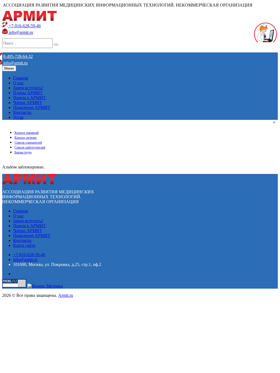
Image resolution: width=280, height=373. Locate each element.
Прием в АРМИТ (29, 97)
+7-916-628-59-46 (24, 25)
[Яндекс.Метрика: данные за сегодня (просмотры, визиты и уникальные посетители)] (45, 286)
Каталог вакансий (26, 133)
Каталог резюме (25, 138)
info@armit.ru (20, 32)
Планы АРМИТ (28, 92)
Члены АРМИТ (27, 102)
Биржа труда (22, 152)
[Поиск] (56, 44)
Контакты (22, 112)
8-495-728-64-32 (18, 56)
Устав (18, 117)
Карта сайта (24, 245)
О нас (18, 83)
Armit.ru (65, 295)
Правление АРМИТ (31, 107)
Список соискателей (28, 142)
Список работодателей (29, 147)
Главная (20, 78)
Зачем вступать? (28, 87)
